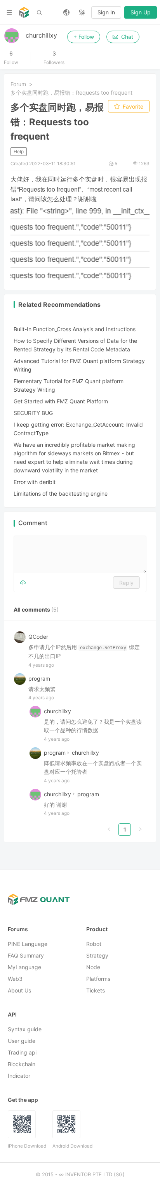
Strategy (97, 956)
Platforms (98, 979)
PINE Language (27, 944)
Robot (93, 944)
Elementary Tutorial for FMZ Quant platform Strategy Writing (68, 385)
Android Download (72, 1146)
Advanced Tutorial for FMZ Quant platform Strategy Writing (79, 365)
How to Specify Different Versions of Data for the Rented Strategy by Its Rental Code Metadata (75, 345)
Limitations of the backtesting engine (61, 493)
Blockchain (21, 1064)
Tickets (95, 990)
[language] (66, 12)
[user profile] (35, 711)
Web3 (15, 979)
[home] (24, 12)
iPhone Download (27, 1146)
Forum (18, 84)
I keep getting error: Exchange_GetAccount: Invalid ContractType (78, 428)
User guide (21, 1041)
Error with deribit (35, 482)
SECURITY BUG (33, 413)
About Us (19, 990)
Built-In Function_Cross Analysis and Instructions (75, 329)
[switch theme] (82, 12)
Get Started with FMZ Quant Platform (61, 401)
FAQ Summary (26, 956)
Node (93, 967)
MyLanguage (24, 967)
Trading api (22, 1052)
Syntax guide (25, 1029)
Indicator (19, 1076)
